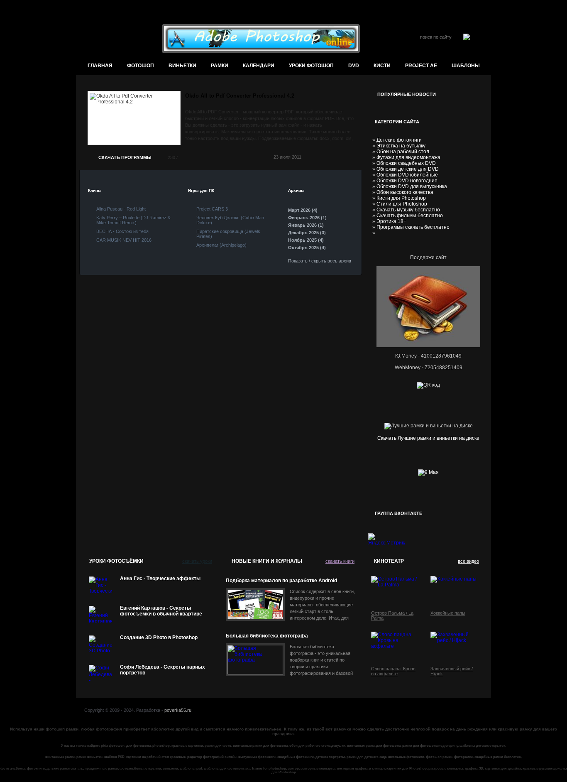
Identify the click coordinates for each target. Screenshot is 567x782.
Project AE (421, 66)
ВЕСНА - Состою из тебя (122, 231)
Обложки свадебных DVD (406, 163)
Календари (258, 66)
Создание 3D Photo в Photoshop (159, 637)
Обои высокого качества (404, 192)
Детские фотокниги (399, 140)
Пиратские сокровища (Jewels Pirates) (228, 234)
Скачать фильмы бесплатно (409, 215)
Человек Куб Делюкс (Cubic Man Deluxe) (230, 220)
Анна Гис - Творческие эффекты (160, 578)
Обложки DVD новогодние (406, 181)
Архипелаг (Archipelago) (221, 245)
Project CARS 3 (212, 208)
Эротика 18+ (391, 221)
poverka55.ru (177, 710)
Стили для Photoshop (401, 204)
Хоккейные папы (447, 612)
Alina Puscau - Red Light (121, 208)
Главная (100, 66)
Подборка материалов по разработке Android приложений (281, 581)
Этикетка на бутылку (400, 146)
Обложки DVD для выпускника (411, 186)
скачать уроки (197, 561)
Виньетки (182, 66)
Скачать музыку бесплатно (408, 210)
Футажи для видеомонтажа (408, 157)
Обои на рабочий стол (402, 151)
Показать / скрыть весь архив (319, 260)
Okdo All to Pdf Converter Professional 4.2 (239, 96)
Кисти (382, 66)
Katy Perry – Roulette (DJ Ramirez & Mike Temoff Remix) (133, 220)
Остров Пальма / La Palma (392, 615)
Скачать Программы (125, 157)
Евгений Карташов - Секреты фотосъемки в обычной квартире (161, 611)
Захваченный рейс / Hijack (451, 671)
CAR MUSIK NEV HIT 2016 (124, 240)
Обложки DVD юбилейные (407, 175)
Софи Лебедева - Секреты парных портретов (162, 670)
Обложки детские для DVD (407, 169)
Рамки (219, 66)
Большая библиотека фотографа (267, 636)
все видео (468, 561)
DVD (353, 66)
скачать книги (339, 561)
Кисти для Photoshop (401, 198)
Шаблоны (466, 66)
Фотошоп (140, 66)
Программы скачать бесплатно (413, 227)
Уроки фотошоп (311, 66)
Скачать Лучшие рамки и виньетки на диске (428, 438)
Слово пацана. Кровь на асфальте (393, 671)
